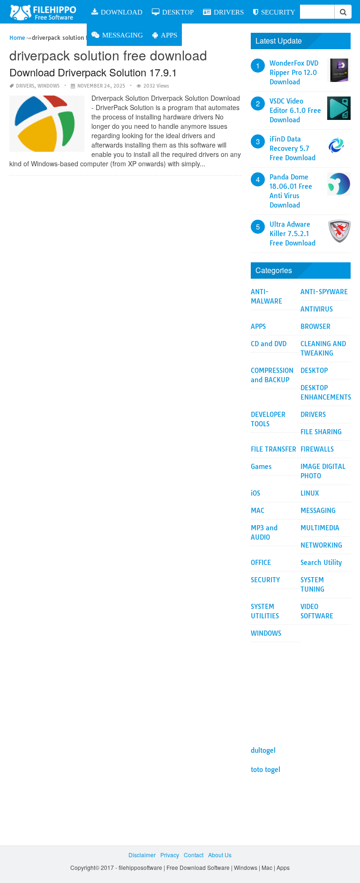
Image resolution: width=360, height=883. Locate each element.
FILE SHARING (321, 432)
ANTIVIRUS (316, 309)
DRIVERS (229, 11)
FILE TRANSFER (273, 449)
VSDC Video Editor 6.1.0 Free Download (295, 110)
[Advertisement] (301, 689)
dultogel (263, 750)
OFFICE (261, 562)
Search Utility (321, 562)
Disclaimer (142, 855)
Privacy (169, 855)
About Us (220, 855)
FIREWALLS (317, 449)
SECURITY (278, 11)
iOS (255, 493)
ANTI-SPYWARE (324, 292)
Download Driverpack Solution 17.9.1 (93, 72)
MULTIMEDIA (319, 528)
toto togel (265, 769)
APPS (169, 34)
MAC (257, 510)
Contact (193, 855)
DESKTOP (178, 11)
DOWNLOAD (121, 11)
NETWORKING (321, 545)
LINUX (309, 493)
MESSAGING (122, 34)
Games (261, 466)
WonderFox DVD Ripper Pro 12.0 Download (294, 72)
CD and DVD (268, 344)
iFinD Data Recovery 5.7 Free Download (292, 148)
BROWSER (315, 326)
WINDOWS (49, 86)
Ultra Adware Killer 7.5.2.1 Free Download (292, 233)
